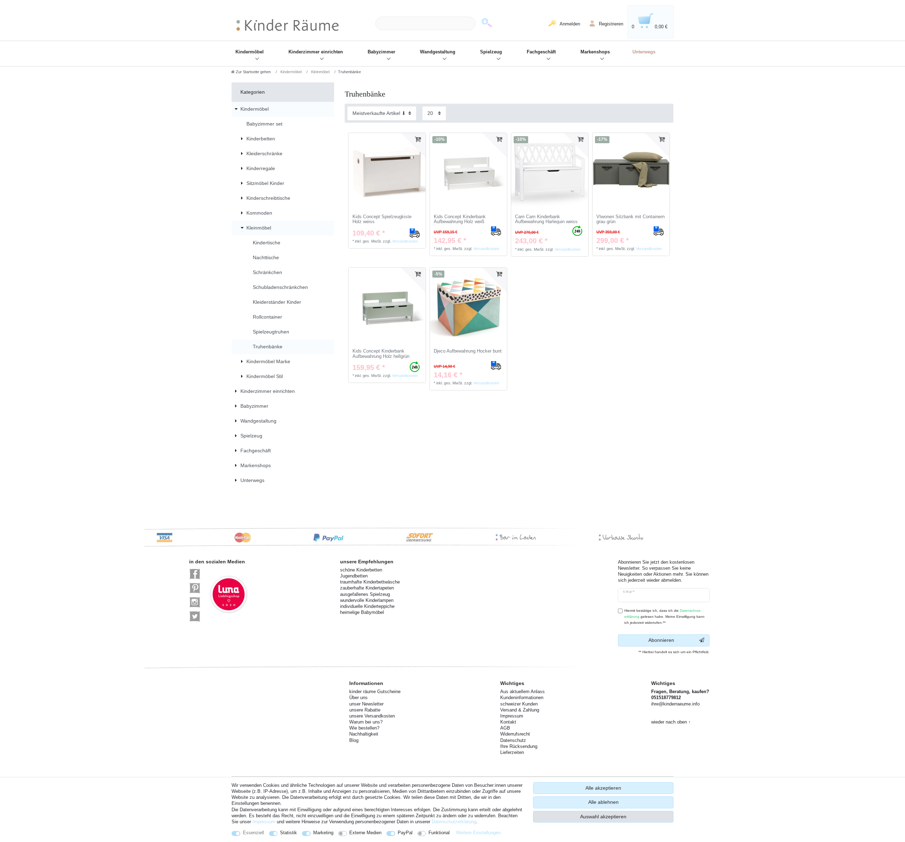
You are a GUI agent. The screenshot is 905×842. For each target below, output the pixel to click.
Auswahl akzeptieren (603, 816)
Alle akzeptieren (603, 788)
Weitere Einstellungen (478, 832)
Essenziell (253, 832)
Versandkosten (405, 241)
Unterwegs (643, 52)
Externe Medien (365, 832)
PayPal (405, 832)
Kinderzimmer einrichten (315, 52)
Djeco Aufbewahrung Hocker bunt (468, 351)
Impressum (263, 821)
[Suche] (486, 23)
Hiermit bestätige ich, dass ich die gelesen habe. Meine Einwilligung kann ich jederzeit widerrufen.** (664, 617)
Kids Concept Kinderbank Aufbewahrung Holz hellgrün (380, 354)
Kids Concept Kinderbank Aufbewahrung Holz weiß (460, 219)
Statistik (288, 832)
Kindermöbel (249, 52)
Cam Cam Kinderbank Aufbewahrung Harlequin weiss (546, 219)
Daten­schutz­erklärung (454, 821)
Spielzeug (491, 52)
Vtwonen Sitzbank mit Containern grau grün (630, 219)
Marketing (323, 832)
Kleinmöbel (319, 72)
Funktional (439, 832)
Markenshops (595, 52)
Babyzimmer (381, 52)
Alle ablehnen (603, 802)
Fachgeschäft (541, 52)
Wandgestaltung (437, 52)
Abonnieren (661, 640)
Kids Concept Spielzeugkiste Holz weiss (381, 219)
